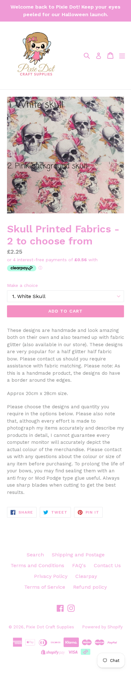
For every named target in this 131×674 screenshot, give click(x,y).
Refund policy (90, 587)
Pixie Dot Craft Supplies (50, 627)
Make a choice (22, 285)
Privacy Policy (50, 576)
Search (35, 555)
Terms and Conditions (37, 565)
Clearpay (86, 576)
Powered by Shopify (102, 627)
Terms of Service (44, 587)
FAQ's (79, 565)
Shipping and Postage (78, 555)
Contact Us (107, 565)
